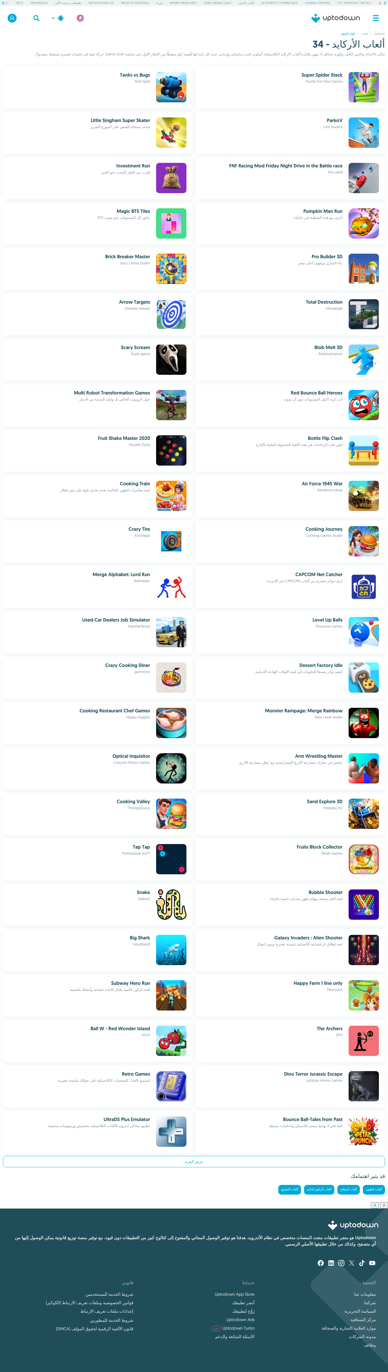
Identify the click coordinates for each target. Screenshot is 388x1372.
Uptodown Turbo (234, 1328)
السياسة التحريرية (360, 1311)
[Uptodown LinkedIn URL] (331, 1263)
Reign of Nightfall (135, 3)
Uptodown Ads (240, 1319)
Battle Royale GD (101, 3)
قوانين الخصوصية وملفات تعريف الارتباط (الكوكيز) (89, 1302)
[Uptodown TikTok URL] (362, 1263)
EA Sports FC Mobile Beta (279, 3)
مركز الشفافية (363, 1319)
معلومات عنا (365, 1294)
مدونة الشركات (362, 1336)
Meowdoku (39, 3)
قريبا (159, 3)
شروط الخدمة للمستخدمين (109, 1294)
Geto (19, 3)
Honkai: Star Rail (317, 3)
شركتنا (370, 1302)
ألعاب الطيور (374, 1190)
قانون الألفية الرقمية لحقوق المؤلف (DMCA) (94, 1328)
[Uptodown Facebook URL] (320, 1263)
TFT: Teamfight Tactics (354, 3)
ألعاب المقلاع (348, 1190)
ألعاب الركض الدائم (319, 1190)
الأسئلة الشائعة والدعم (235, 1336)
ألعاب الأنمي (246, 3)
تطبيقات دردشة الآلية (68, 3)
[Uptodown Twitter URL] (351, 1263)
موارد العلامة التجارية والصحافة (349, 1328)
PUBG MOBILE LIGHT (218, 3)
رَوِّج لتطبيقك (243, 1311)
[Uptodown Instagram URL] (341, 1263)
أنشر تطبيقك (243, 1302)
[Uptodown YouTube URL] (372, 1263)
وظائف (369, 1345)
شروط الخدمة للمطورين (111, 1320)
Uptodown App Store (235, 1294)
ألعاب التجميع (289, 1190)
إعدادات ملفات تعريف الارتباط (106, 1311)
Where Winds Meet (183, 3)
